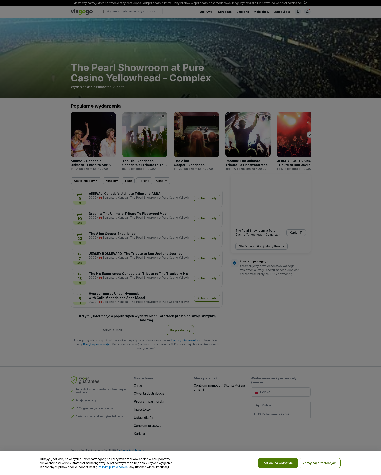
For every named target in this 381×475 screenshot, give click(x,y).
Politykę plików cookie (113, 467)
